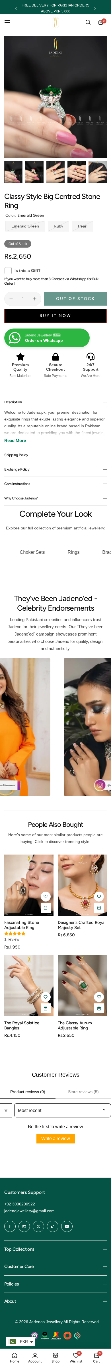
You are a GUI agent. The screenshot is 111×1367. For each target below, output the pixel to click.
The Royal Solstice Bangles (21, 1025)
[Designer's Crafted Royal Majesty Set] (82, 885)
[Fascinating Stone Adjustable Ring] (29, 885)
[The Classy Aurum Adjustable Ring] (82, 985)
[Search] (88, 22)
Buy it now (55, 315)
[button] (16, 8)
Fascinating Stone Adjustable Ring (21, 925)
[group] (55, 97)
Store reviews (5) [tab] (83, 1091)
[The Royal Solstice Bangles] (29, 985)
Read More (15, 440)
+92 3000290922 (19, 1204)
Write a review (55, 1138)
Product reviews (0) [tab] (27, 1091)
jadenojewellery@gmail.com (29, 1211)
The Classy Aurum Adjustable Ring (75, 1025)
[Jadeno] (55, 22)
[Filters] (6, 1110)
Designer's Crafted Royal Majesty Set (81, 925)
